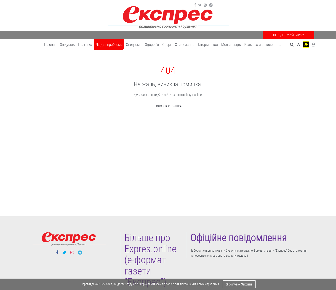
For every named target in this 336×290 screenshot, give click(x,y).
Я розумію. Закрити (239, 284)
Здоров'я (152, 44)
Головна (50, 44)
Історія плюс (208, 44)
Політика (85, 44)
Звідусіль (67, 44)
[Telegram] (211, 5)
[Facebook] (195, 5)
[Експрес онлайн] (168, 16)
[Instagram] (205, 5)
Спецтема (133, 44)
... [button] (279, 44)
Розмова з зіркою (258, 44)
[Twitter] (200, 5)
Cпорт (166, 44)
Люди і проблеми (109, 44)
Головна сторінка (168, 106)
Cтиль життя (185, 44)
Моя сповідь (231, 44)
